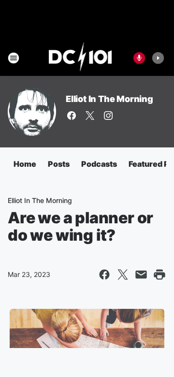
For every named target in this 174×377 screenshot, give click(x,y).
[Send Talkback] (139, 58)
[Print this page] (159, 274)
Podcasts (99, 164)
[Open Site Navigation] (13, 58)
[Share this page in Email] (141, 274)
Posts (59, 164)
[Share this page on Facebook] (104, 274)
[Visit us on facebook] (71, 115)
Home (25, 164)
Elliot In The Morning (109, 99)
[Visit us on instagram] (108, 115)
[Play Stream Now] (158, 58)
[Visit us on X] (90, 115)
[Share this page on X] (123, 274)
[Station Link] (80, 58)
